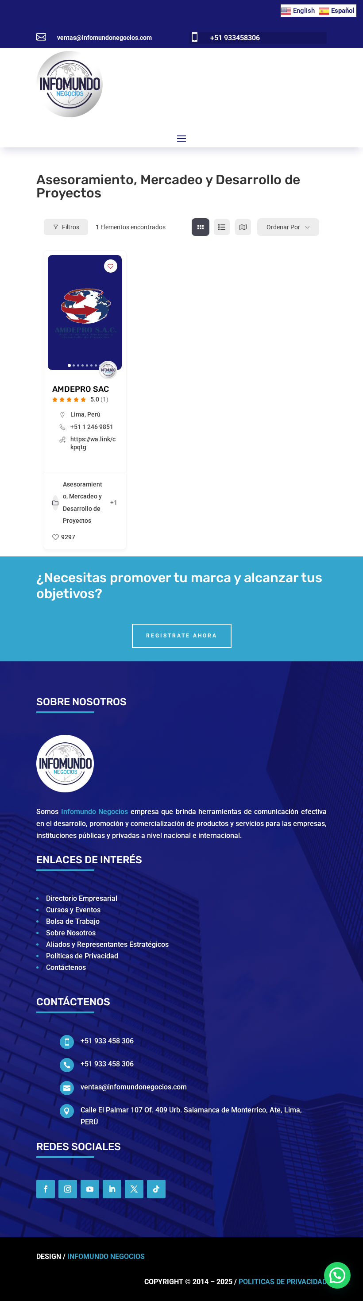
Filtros (70, 227)
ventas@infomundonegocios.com (104, 37)
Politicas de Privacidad (283, 1282)
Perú (93, 414)
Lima (77, 414)
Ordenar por (283, 227)
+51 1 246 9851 (91, 426)
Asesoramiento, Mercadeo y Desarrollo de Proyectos (82, 502)
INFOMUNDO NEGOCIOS (106, 1256)
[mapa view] (243, 227)
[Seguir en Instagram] (67, 1189)
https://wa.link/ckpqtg (93, 443)
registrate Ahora (181, 636)
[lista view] (222, 227)
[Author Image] (108, 370)
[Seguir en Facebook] (45, 1189)
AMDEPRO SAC (80, 389)
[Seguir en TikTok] (156, 1189)
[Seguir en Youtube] (90, 1189)
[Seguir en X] (134, 1189)
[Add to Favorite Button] (110, 266)
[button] (59, 312)
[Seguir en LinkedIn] (112, 1189)
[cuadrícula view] (200, 227)
